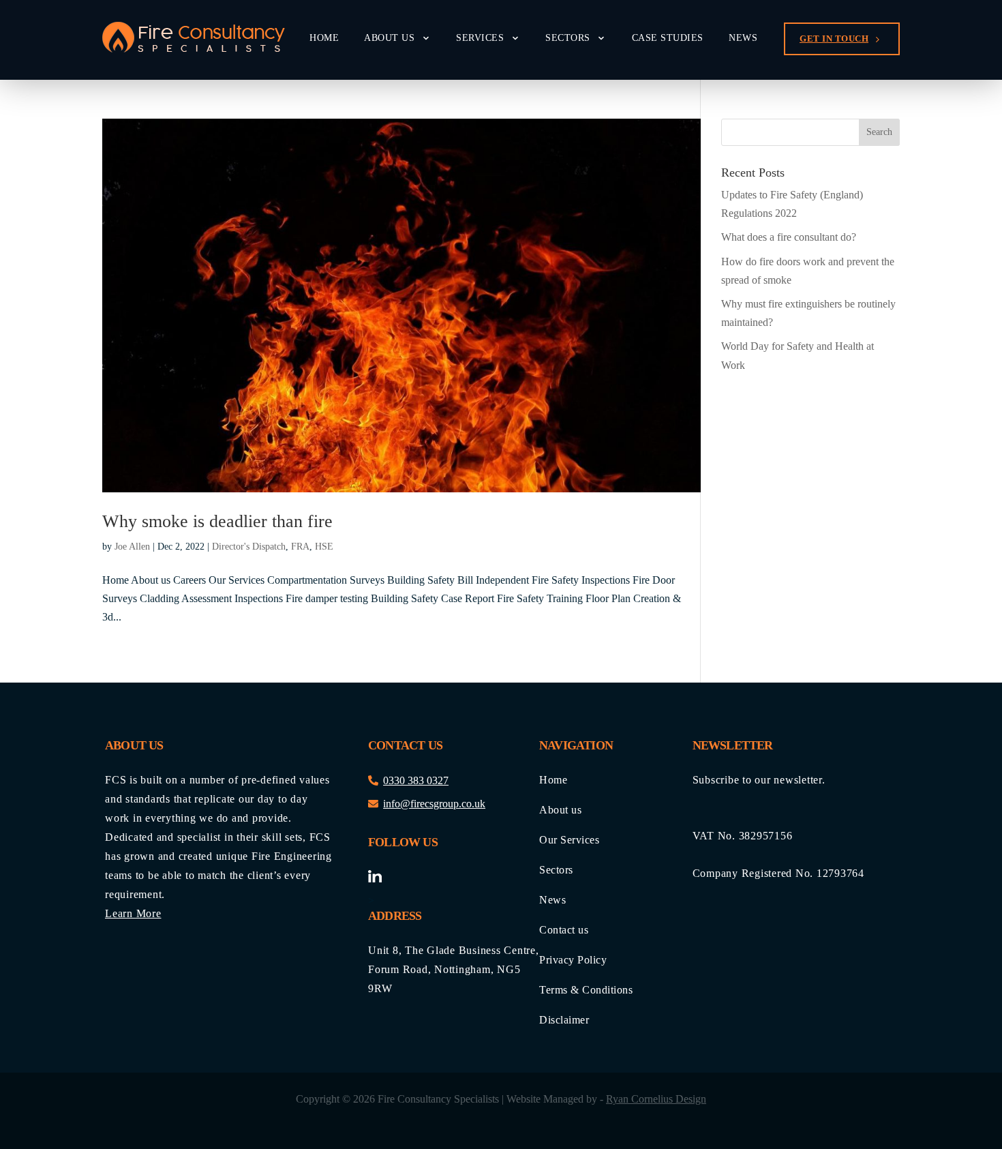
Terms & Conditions (586, 990)
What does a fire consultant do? (788, 237)
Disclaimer (564, 1020)
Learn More (133, 913)
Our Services (569, 840)
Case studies (667, 38)
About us (389, 38)
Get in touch (834, 38)
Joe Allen (132, 546)
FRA (300, 546)
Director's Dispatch (249, 546)
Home (324, 38)
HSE (324, 546)
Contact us (563, 930)
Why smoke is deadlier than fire (217, 521)
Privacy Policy (573, 960)
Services (480, 38)
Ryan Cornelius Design (656, 1099)
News (743, 38)
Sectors (567, 38)
